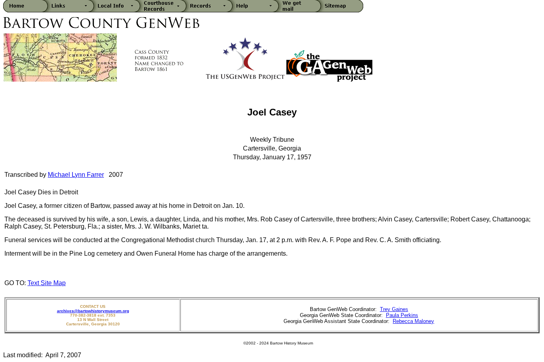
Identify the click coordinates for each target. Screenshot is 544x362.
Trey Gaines (394, 309)
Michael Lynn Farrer (76, 174)
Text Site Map (46, 283)
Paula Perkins (402, 315)
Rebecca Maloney (413, 321)
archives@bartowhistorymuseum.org (93, 311)
